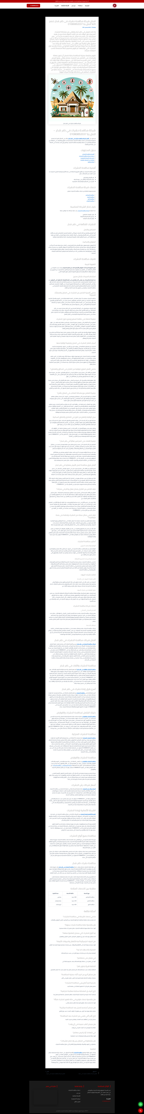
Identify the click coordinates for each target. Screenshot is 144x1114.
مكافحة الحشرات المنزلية (89, 738)
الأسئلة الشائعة (65, 5)
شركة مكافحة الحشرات (83, 211)
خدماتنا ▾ (80, 5)
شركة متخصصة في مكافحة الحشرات (62, 765)
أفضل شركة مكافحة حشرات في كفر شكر (78, 138)
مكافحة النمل (90, 197)
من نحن (73, 5)
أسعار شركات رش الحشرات (89, 789)
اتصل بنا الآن (77, 1102)
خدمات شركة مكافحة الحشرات (86, 156)
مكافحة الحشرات (80, 693)
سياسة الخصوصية (75, 1099)
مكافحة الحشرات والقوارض (89, 716)
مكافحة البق (91, 199)
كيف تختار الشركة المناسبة (87, 158)
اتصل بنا (57, 5)
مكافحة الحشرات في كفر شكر (66, 867)
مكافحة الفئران (90, 201)
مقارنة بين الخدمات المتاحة (87, 160)
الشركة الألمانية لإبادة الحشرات (88, 814)
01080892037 (106, 1101)
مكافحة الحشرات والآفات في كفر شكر (86, 669)
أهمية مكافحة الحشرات (88, 154)
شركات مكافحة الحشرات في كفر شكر (86, 644)
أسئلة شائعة (91, 162)
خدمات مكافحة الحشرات (74, 1090)
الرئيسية (87, 5)
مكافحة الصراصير (90, 195)
